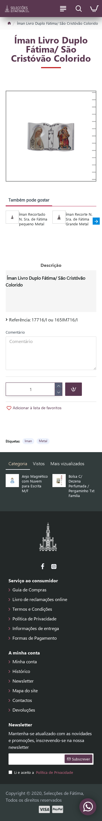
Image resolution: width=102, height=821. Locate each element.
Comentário (15, 332)
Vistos (39, 463)
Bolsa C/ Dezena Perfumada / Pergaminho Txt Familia (81, 486)
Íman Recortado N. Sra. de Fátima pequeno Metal (33, 219)
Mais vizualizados (67, 463)
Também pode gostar (28, 200)
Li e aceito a (43, 772)
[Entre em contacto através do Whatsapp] (87, 806)
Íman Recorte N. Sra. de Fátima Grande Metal (79, 219)
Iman (28, 440)
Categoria (17, 463)
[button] (5, 221)
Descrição (51, 265)
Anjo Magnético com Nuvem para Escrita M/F (35, 483)
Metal (43, 440)
